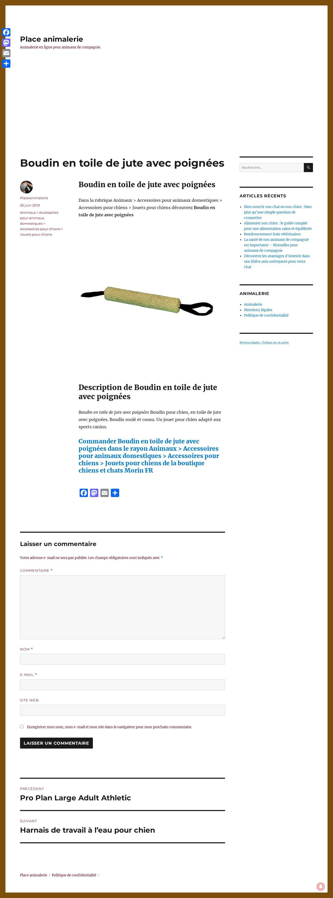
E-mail (28, 675)
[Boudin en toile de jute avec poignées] (152, 300)
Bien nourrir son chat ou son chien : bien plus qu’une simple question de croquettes (278, 212)
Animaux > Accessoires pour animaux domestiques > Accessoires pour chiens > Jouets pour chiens (41, 223)
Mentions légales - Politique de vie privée (264, 342)
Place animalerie (51, 39)
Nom (26, 649)
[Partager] (6, 63)
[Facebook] (6, 32)
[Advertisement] (166, 117)
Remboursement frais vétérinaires (272, 234)
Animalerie (253, 304)
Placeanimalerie (34, 198)
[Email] (6, 53)
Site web (29, 700)
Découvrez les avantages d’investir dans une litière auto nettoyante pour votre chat (277, 261)
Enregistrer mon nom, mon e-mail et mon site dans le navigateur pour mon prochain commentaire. (109, 727)
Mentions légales (258, 310)
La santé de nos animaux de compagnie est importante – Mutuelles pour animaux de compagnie (276, 245)
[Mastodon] (6, 42)
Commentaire (36, 570)
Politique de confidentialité (266, 315)
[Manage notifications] (321, 886)
